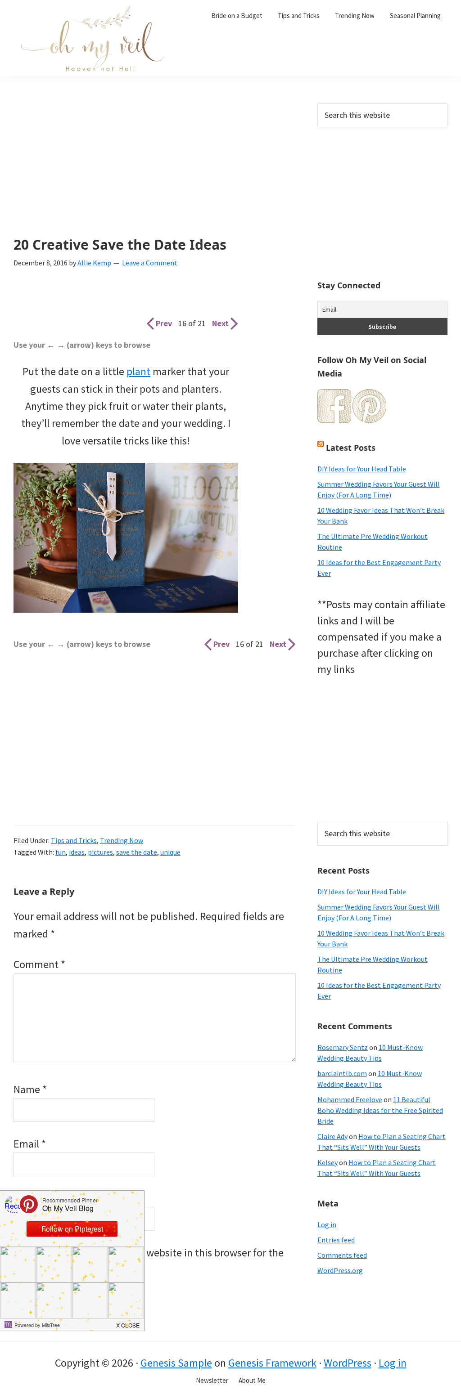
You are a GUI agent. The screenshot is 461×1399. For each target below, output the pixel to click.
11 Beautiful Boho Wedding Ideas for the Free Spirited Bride (380, 1110)
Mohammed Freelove (349, 1099)
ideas (77, 851)
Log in (326, 1224)
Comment (39, 964)
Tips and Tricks (74, 840)
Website (32, 1198)
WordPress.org (340, 1270)
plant (138, 371)
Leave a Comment (149, 262)
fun (60, 851)
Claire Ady (332, 1136)
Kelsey (327, 1162)
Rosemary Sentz (342, 1047)
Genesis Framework (272, 1363)
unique (170, 851)
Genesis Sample (176, 1363)
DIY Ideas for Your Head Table (361, 468)
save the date (136, 851)
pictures (100, 851)
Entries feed (336, 1239)
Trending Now (121, 840)
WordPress (347, 1363)
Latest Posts (350, 447)
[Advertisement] (155, 170)
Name (30, 1089)
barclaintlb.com (342, 1073)
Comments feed (342, 1255)
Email (30, 1144)
